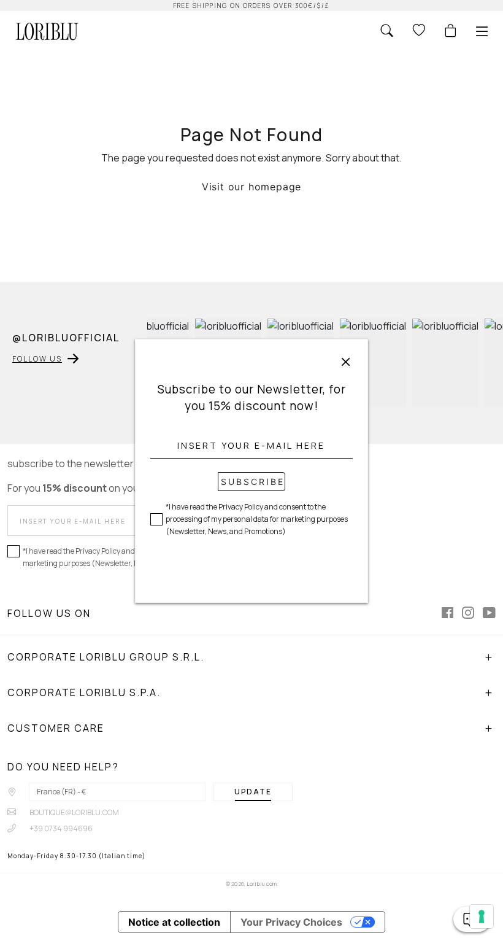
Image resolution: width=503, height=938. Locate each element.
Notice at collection (174, 922)
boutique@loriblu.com (73, 812)
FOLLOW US (37, 359)
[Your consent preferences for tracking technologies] (481, 916)
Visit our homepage (251, 186)
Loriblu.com (262, 884)
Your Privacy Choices (291, 922)
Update (253, 791)
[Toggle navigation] (482, 31)
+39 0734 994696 (60, 828)
